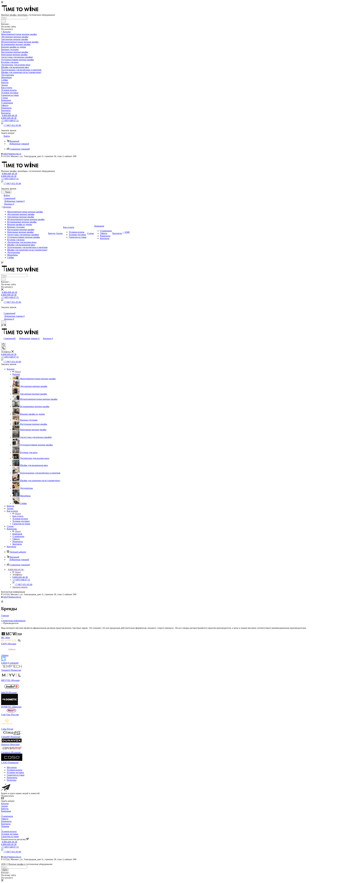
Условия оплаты (9, 831)
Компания (17, 534)
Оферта (4, 819)
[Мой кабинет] (2, 310)
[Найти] (3, 21)
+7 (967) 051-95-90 (12, 125)
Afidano (4, 655)
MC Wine (5, 637)
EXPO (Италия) (8, 644)
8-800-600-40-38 (9, 115)
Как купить (17, 516)
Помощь (5, 826)
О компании (7, 816)
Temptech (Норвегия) (11, 670)
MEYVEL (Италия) (10, 680)
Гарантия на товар (10, 836)
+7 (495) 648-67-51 (10, 120)
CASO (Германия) (9, 762)
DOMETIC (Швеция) (11, 707)
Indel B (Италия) (9, 692)
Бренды (4, 808)
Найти (4, 870)
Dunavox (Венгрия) (10, 744)
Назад (18, 371)
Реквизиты (6, 821)
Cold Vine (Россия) (10, 714)
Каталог (16, 374)
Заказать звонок (20, 587)
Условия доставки (9, 834)
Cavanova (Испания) (11, 752)
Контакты (6, 824)
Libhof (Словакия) (9, 663)
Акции (4, 806)
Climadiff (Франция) (10, 737)
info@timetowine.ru (12, 154)
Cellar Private (7, 729)
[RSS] (2, 602)
